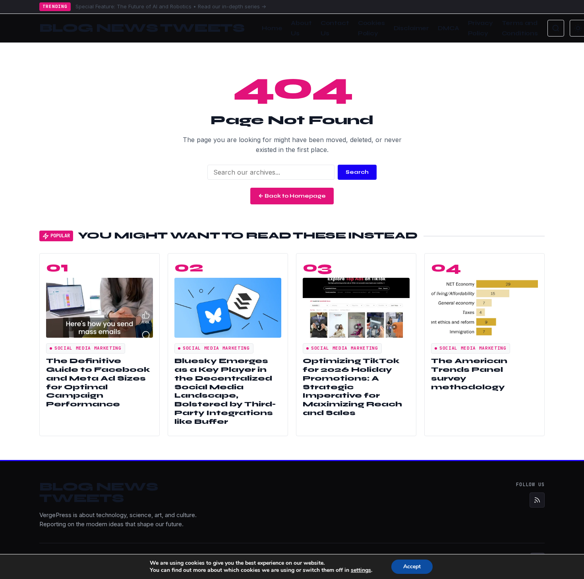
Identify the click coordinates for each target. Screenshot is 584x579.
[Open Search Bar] (555, 28)
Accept (412, 566)
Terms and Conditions (520, 28)
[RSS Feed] (537, 500)
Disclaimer (411, 28)
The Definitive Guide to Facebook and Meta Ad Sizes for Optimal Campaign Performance (98, 382)
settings (361, 570)
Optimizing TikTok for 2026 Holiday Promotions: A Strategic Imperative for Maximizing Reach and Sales (352, 387)
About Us (301, 28)
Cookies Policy (371, 28)
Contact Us (335, 28)
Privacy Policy (480, 28)
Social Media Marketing (88, 348)
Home (272, 28)
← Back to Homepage (292, 195)
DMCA (448, 28)
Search (357, 172)
